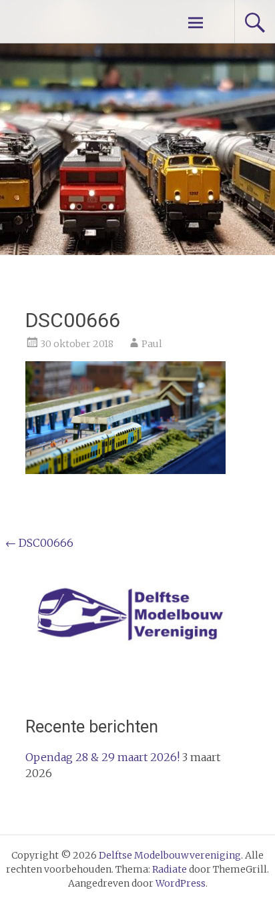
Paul (152, 344)
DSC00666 (39, 542)
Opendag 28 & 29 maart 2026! (102, 757)
